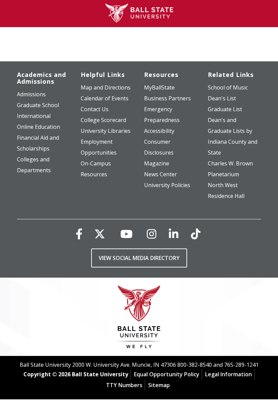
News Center (160, 174)
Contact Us (94, 109)
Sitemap (159, 385)
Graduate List (225, 109)
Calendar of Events (104, 98)
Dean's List (222, 98)
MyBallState (159, 87)
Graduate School (38, 105)
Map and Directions (106, 87)
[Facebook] (79, 233)
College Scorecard (103, 120)
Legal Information (228, 374)
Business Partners (167, 98)
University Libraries (106, 131)
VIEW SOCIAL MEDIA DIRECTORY (139, 258)
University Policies (167, 185)
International (34, 116)
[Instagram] (151, 233)
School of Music (228, 87)
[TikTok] (195, 233)
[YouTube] (126, 233)
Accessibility (159, 131)
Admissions (31, 94)
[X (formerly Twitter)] (99, 233)
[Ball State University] (139, 318)
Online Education (38, 127)
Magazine (156, 163)
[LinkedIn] (173, 233)
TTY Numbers (124, 385)
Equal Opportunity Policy (166, 374)
